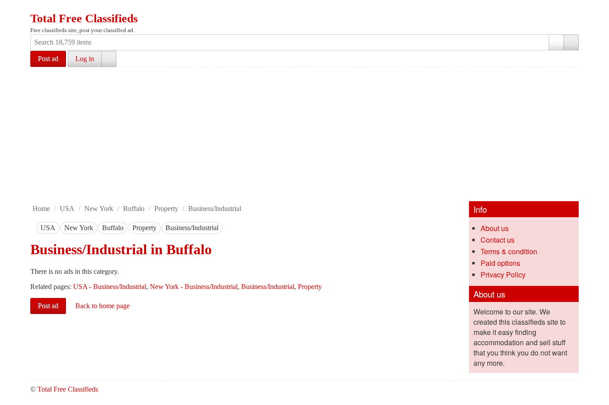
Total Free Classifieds (84, 18)
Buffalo (133, 208)
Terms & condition (509, 251)
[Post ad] (54, 8)
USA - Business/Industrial (109, 286)
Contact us (497, 240)
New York (98, 208)
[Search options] (556, 42)
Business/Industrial (214, 208)
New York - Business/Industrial (194, 286)
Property (166, 208)
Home (41, 208)
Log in (84, 58)
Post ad (48, 58)
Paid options (500, 263)
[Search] (571, 42)
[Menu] (37, 8)
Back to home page (102, 306)
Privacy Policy (503, 274)
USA (67, 208)
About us (495, 228)
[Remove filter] (55, 227)
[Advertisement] (304, 134)
